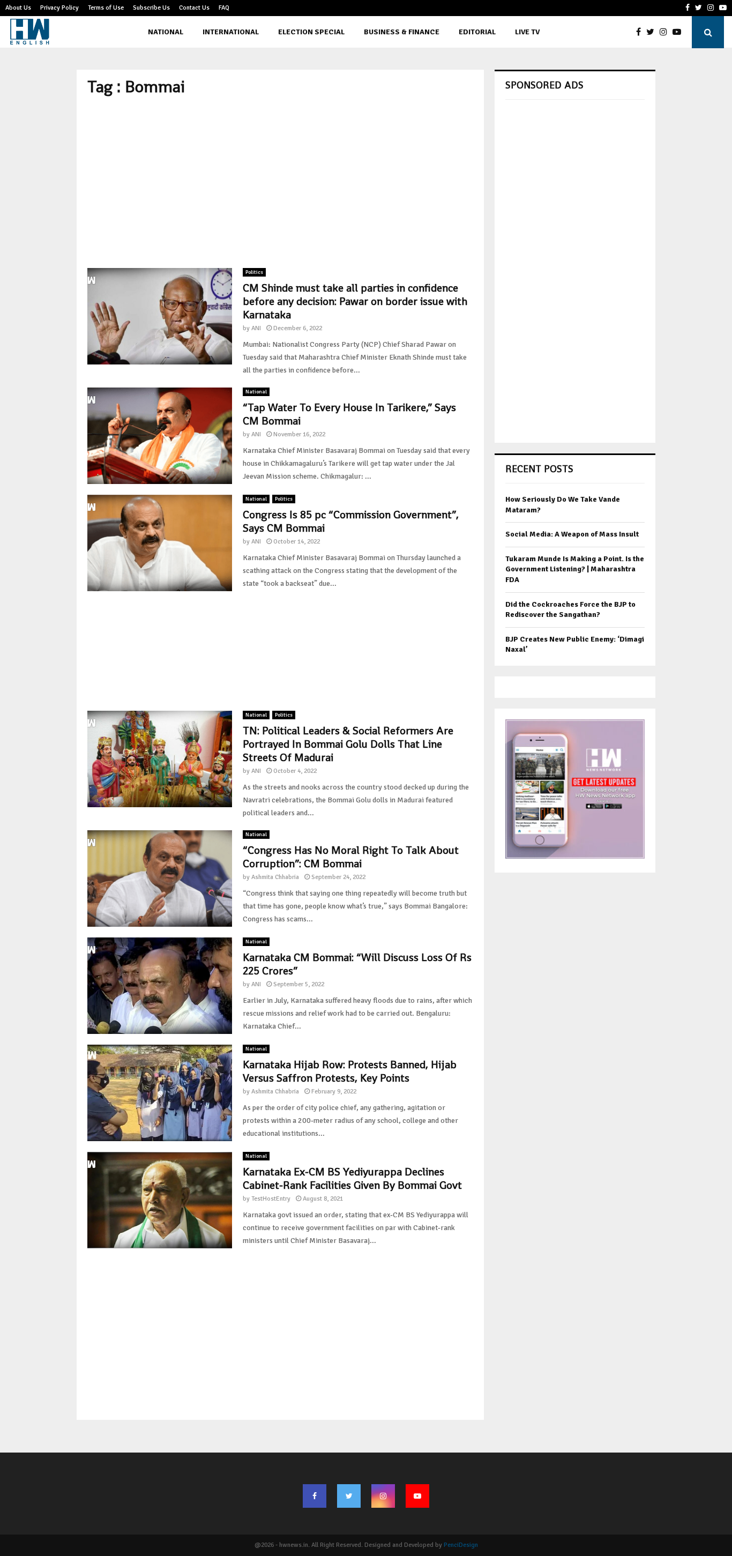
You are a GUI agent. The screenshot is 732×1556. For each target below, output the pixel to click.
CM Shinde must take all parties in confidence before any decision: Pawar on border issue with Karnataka (355, 301)
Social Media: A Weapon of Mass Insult (572, 534)
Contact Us (194, 8)
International (231, 31)
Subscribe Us (151, 8)
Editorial (477, 31)
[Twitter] (653, 32)
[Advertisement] (280, 182)
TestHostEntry (270, 1199)
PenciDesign (461, 1545)
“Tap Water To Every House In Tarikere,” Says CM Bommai (349, 414)
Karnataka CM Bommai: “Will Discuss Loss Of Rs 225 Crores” (357, 964)
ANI (256, 328)
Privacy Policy (59, 8)
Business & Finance (401, 31)
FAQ (224, 8)
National (165, 31)
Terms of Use (106, 8)
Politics (254, 272)
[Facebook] (641, 32)
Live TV (527, 31)
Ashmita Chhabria (275, 877)
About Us (18, 8)
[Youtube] (679, 32)
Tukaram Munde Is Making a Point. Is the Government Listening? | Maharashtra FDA (574, 569)
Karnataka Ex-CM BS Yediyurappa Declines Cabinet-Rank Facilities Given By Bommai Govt (352, 1178)
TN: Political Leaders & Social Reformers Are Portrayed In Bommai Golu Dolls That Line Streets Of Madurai (348, 744)
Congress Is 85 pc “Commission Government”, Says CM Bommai (351, 521)
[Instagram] (666, 32)
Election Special (311, 31)
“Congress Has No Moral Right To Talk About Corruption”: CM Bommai (351, 856)
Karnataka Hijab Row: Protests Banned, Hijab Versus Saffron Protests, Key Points (350, 1071)
